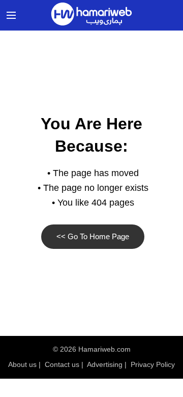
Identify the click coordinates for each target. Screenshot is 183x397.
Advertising (105, 364)
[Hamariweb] (91, 15)
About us (22, 364)
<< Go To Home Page (92, 236)
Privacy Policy (153, 364)
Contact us (62, 364)
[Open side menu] (9, 15)
